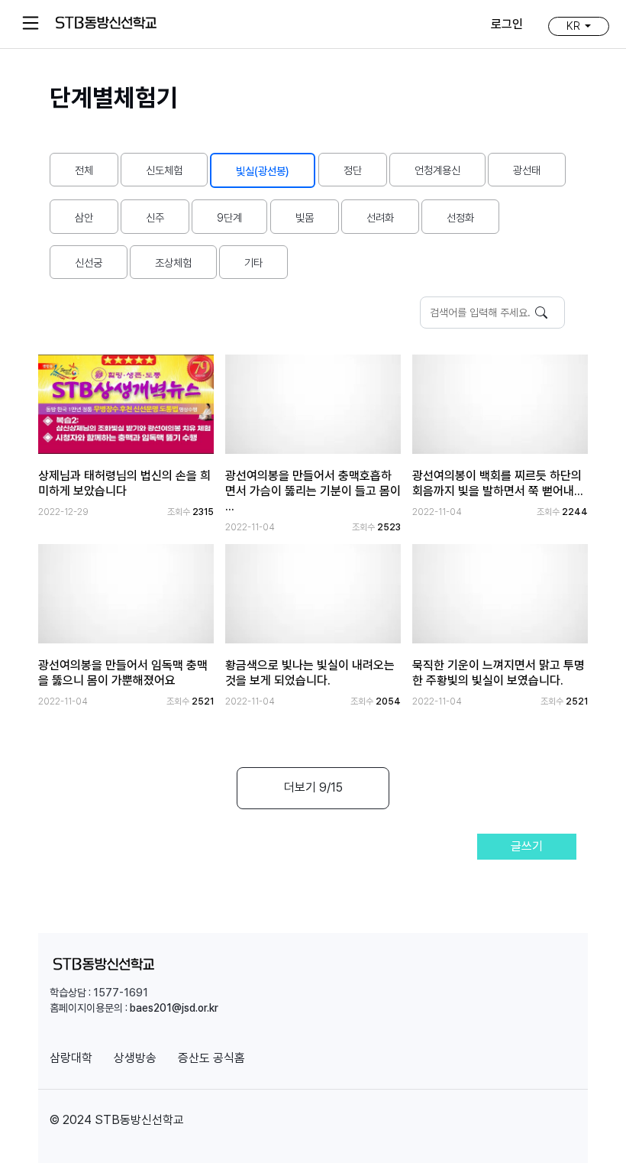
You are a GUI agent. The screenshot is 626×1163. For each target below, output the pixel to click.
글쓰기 (527, 846)
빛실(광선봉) (262, 170)
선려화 (380, 217)
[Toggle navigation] (30, 23)
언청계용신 (437, 170)
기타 (253, 262)
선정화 (460, 217)
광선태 (526, 170)
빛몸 (304, 217)
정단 (353, 170)
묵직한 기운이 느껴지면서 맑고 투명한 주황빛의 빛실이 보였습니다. (498, 673)
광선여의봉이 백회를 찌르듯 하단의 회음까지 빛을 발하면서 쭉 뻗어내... (497, 483)
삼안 (84, 217)
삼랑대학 (71, 1058)
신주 (155, 217)
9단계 (229, 217)
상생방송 (135, 1058)
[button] (578, 26)
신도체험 (164, 170)
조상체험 (173, 262)
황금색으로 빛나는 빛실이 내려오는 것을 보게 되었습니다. (310, 673)
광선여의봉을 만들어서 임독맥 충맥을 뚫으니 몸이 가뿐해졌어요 (123, 673)
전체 (84, 170)
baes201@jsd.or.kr (174, 1008)
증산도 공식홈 (211, 1058)
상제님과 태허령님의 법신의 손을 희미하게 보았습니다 (124, 483)
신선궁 (88, 262)
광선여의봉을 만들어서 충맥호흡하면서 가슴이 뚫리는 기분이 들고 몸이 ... (313, 490)
